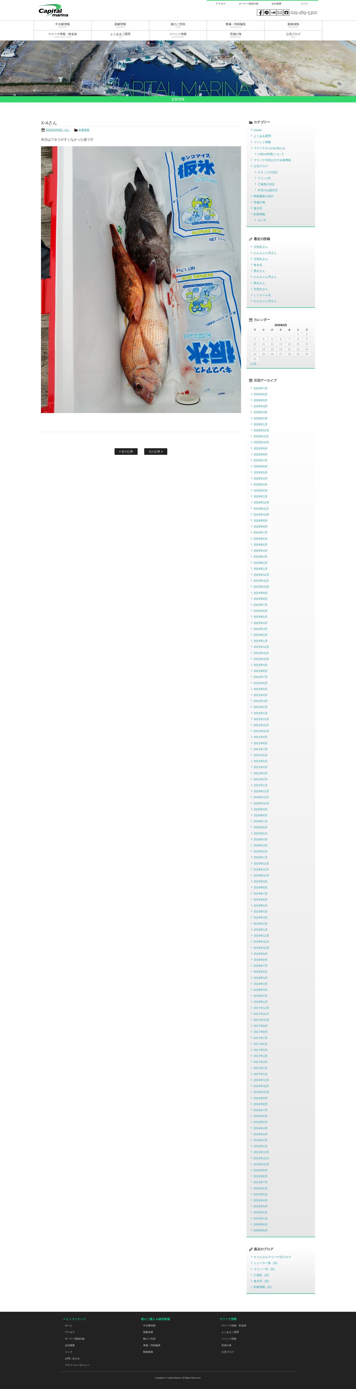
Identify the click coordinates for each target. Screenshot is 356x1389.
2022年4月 (261, 695)
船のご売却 (149, 1338)
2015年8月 (261, 1176)
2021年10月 (261, 731)
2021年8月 (261, 743)
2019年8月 (261, 887)
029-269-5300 (303, 12)
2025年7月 (261, 460)
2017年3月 (261, 1062)
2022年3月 (261, 701)
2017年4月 (261, 1056)
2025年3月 (261, 484)
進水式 (258, 208)
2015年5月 (261, 1194)
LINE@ (266, 12)
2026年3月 (261, 412)
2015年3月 (261, 1206)
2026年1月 (261, 424)
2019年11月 (261, 869)
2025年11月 (261, 436)
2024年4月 (261, 550)
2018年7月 (261, 965)
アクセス (221, 3)
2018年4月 (261, 983)
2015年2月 (261, 1212)
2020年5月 (261, 833)
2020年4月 (261, 839)
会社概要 (276, 3)
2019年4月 (261, 911)
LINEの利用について (271, 154)
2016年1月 (261, 1146)
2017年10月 (261, 1020)
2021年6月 (261, 755)
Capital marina (62, 10)
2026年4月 (261, 406)
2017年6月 (261, 1044)
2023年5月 (261, 616)
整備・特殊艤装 (151, 1345)
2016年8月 (261, 1104)
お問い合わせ (72, 1358)
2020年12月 (261, 791)
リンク (304, 3)
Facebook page (260, 12)
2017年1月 (261, 1074)
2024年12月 (261, 502)
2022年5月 (261, 689)
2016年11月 (261, 1086)
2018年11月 (261, 941)
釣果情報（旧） (264, 1287)
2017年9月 (261, 1025)
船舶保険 (148, 1351)
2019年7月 (261, 893)
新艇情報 (148, 1332)
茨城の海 (259, 202)
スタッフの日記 (268, 172)
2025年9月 (261, 448)
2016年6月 (261, 1116)
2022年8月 (261, 671)
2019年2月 (261, 923)
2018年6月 (261, 971)
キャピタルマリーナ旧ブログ (272, 1257)
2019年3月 (261, 917)
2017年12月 (261, 1008)
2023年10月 (261, 586)
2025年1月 (261, 496)
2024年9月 (261, 520)
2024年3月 (261, 556)
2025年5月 (261, 472)
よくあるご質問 (230, 1332)
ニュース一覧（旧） (267, 1263)
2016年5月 (261, 1122)
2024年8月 (261, 526)
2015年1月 (261, 1218)
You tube (273, 12)
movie (257, 130)
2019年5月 (261, 905)
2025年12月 (261, 430)
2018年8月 (261, 959)
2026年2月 (261, 418)
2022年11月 (261, 653)
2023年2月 (261, 635)
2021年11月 (261, 725)
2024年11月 (261, 508)
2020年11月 (261, 797)
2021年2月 (261, 779)
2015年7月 (261, 1182)
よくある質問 (262, 136)
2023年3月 (261, 629)
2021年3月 (261, 773)
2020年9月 (261, 809)
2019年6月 (261, 899)
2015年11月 (261, 1158)
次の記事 (155, 451)
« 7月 (253, 363)
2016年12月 (261, 1080)
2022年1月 (261, 713)
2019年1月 (261, 929)
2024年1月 (261, 568)
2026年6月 (261, 394)
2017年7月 (261, 1038)
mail (280, 12)
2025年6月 (261, 466)
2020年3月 (261, 845)
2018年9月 (261, 953)
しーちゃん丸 (262, 295)
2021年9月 (261, 737)
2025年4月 (261, 478)
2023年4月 (261, 623)
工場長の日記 (266, 184)
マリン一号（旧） (265, 1269)
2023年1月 (261, 640)
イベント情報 (262, 142)
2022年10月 (261, 659)
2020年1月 (261, 857)
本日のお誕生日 (268, 190)
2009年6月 (261, 1230)
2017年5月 (261, 1050)
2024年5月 (261, 544)
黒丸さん (259, 271)
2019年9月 (261, 881)
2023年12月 (261, 574)
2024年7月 (261, 532)
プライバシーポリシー (77, 1365)
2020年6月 (261, 827)
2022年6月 (261, 683)
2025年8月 (261, 454)
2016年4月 (261, 1128)
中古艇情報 (149, 1325)
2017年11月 (261, 1014)
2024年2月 (261, 562)
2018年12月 (261, 935)
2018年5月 (261, 977)
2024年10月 (261, 514)
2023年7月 (261, 604)
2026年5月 (261, 400)
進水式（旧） (262, 1281)
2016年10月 (261, 1092)
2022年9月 (261, 665)
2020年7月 (261, 821)
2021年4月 (261, 767)
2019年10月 (261, 875)
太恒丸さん (261, 246)
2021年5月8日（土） (58, 129)
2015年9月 (261, 1170)
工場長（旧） (262, 1275)
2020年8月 (261, 815)
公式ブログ (261, 166)
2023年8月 (261, 598)
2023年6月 (261, 610)
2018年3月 (261, 989)
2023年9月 (261, 592)
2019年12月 (261, 863)
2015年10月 (261, 1164)
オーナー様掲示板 (249, 3)
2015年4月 (261, 1200)
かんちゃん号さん (265, 253)
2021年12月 (261, 719)
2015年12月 (261, 1152)
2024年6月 (261, 538)
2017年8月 (261, 1031)
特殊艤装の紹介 (264, 196)
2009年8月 (261, 1224)
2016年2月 (261, 1140)
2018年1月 (261, 1001)
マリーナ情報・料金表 (233, 1325)
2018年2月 (261, 995)
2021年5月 (261, 761)
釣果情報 (84, 129)
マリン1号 (264, 178)
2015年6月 (261, 1188)
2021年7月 (261, 749)
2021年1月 (261, 785)
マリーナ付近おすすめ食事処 (272, 160)
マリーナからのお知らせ (269, 148)
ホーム (68, 1325)
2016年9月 (261, 1098)
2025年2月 (261, 490)
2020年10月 (261, 803)
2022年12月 (261, 646)
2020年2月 (261, 851)
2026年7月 (261, 388)
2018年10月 (261, 947)
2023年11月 (261, 580)
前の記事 (127, 451)
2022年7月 (261, 677)
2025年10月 (261, 442)
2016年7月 (261, 1110)
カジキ (262, 220)
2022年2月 (261, 707)
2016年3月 (261, 1134)
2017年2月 (261, 1068)
